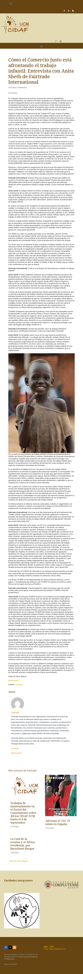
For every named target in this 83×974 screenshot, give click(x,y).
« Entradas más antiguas (18, 860)
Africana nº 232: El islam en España (57, 822)
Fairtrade (18, 684)
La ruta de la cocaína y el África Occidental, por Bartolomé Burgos (22, 844)
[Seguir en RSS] (73, 11)
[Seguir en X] (68, 11)
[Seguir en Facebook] (64, 11)
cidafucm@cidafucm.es (57, 949)
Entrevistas (22, 87)
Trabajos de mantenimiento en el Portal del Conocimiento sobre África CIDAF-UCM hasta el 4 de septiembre (23, 813)
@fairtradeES (13, 680)
